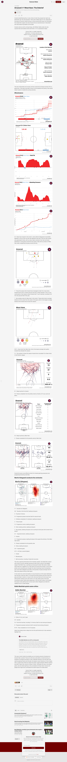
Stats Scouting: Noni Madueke (22, 721)
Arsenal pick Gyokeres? (20, 713)
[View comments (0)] (19, 15)
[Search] (52, 2)
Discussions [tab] (22, 710)
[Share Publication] (54, 2)
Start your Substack (30, 757)
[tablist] (19, 697)
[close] (43, 732)
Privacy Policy (41, 751)
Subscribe (58, 1)
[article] (33, 716)
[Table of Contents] (1, 381)
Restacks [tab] (21, 697)
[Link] (13, 93)
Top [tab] (15, 710)
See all (16, 738)
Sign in (63, 1)
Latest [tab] (18, 710)
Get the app (39, 757)
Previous (18, 689)
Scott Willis (21, 725)
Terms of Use (39, 750)
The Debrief (16, 5)
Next (49, 689)
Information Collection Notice (33, 751)
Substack (28, 759)
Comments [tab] (17, 697)
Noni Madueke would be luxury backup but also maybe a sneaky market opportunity (28, 730)
